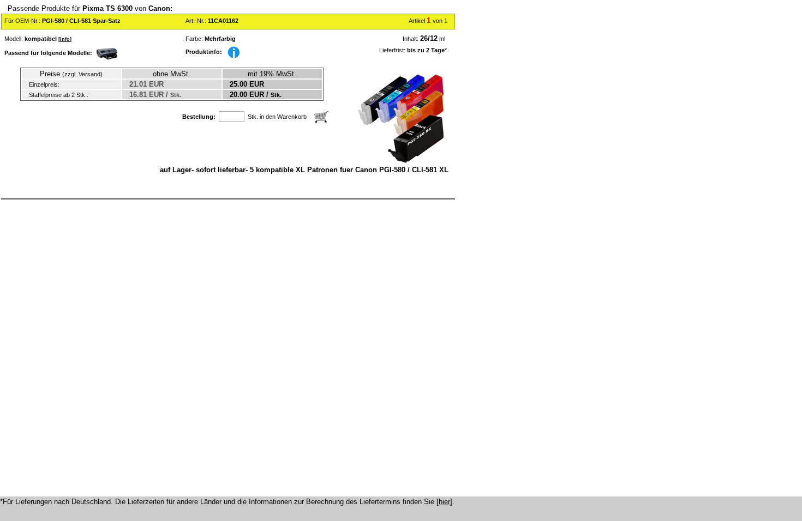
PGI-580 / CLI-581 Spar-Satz (81, 20)
